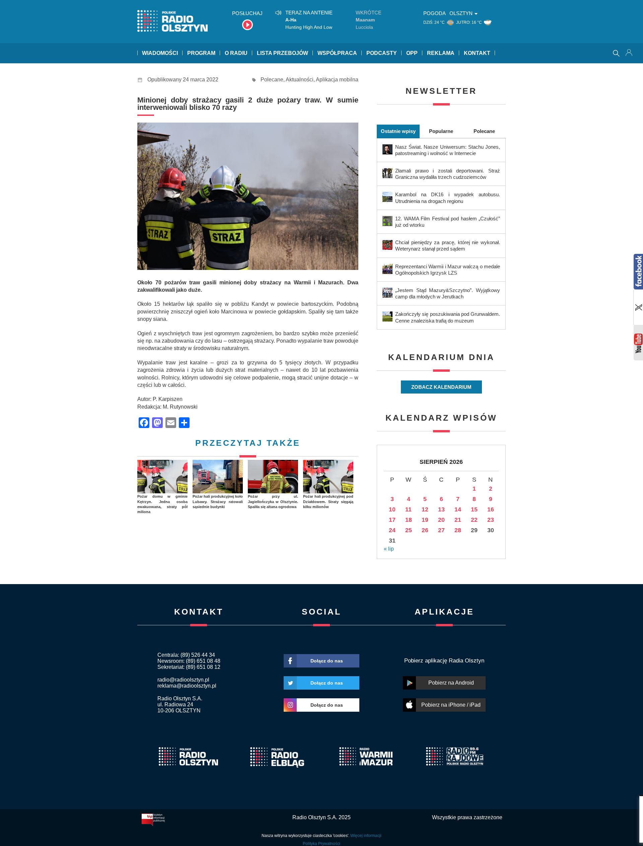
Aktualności (299, 79)
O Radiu (236, 53)
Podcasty (381, 53)
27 (441, 530)
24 (392, 530)
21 (457, 519)
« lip (389, 549)
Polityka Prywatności (321, 843)
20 (441, 519)
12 (425, 509)
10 (392, 509)
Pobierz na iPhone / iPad (451, 705)
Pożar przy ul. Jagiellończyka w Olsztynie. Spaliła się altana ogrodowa (273, 501)
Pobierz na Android (451, 683)
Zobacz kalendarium (441, 387)
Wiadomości (160, 53)
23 (490, 519)
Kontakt (477, 53)
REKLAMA (440, 53)
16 (490, 509)
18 (408, 519)
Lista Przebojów (282, 53)
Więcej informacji (365, 835)
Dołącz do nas (326, 660)
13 (441, 509)
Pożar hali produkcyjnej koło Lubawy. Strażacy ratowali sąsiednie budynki (218, 501)
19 (425, 519)
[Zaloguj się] (629, 53)
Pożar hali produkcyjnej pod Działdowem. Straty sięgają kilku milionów (328, 501)
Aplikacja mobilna (337, 79)
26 (425, 530)
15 (474, 509)
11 (408, 509)
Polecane (272, 79)
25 (408, 530)
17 (392, 519)
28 (457, 530)
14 (457, 509)
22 (474, 519)
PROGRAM (201, 53)
